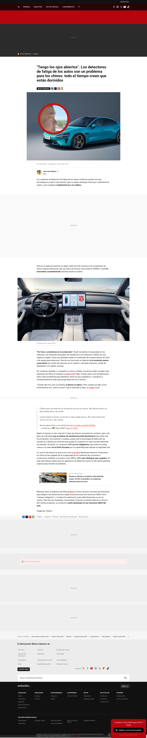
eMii (19, 664)
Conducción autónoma (69, 517)
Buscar (125, 678)
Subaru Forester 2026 (119, 636)
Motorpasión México (89, 720)
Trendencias (103, 696)
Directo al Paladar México (72, 721)
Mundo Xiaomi (22, 707)
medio (92, 387)
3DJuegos (37, 696)
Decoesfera (103, 699)
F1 (79, 7)
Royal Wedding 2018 (44, 664)
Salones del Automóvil (22, 655)
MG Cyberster (106, 636)
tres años (76, 452)
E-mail (62, 88)
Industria (38, 7)
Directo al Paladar (72, 696)
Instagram (117, 7)
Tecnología (60, 654)
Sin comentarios (44, 88)
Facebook (114, 7)
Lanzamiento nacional (44, 660)
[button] (50, 171)
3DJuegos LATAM (39, 720)
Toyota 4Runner (94, 636)
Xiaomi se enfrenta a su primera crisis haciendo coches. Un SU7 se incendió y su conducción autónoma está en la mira (86, 479)
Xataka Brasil (22, 723)
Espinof (53, 699)
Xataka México (22, 720)
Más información (75, 736)
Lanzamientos (68, 7)
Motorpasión (87, 696)
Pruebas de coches (62, 650)
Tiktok (128, 7)
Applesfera (21, 702)
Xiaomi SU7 (71, 374)
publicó (71, 492)
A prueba (35, 54)
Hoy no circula (52, 7)
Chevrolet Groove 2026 (80, 636)
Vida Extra (37, 699)
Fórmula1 (21, 650)
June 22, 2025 (72, 428)
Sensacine (54, 696)
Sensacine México (56, 720)
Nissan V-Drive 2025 (58, 636)
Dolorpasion (22, 660)
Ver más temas (24, 669)
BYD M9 (68, 636)
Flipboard (59, 88)
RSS (99, 668)
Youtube (125, 7)
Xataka (20, 696)
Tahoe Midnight (61, 660)
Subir (124, 686)
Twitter (121, 7)
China (56, 517)
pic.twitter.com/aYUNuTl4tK (84, 425)
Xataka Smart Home (24, 704)
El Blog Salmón (120, 696)
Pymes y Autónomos (122, 699)
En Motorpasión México (76, 473)
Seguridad (40, 654)
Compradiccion (104, 702)
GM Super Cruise (62, 664)
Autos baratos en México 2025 (40, 636)
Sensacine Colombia (56, 723)
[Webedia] (125, 1)
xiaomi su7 (84, 517)
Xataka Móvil (21, 699)
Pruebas (26, 7)
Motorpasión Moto (89, 699)
